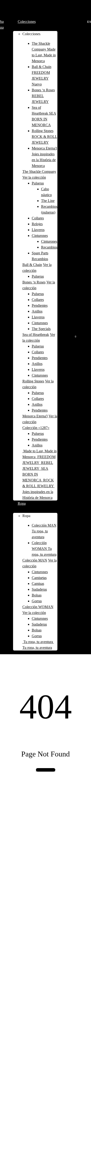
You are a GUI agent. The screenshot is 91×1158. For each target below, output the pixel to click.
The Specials (41, 329)
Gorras (37, 601)
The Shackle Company (39, 172)
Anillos (37, 311)
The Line (48, 201)
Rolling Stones (33, 381)
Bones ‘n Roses (34, 282)
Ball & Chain (32, 265)
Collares (38, 218)
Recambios (49, 247)
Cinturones (40, 236)
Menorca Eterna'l (35, 416)
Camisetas (39, 578)
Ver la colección (34, 177)
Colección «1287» (35, 428)
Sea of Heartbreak (35, 335)
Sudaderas (39, 589)
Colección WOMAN (37, 607)
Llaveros (38, 230)
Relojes (37, 224)
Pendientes (40, 305)
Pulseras (38, 183)
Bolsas (37, 595)
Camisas (38, 584)
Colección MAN (34, 560)
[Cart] (71, 335)
